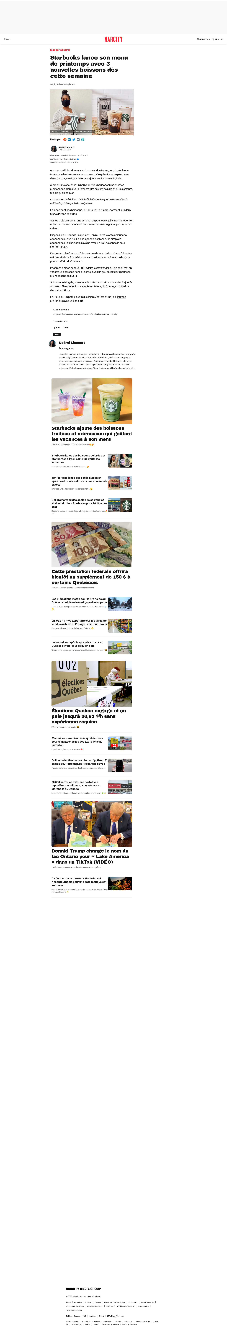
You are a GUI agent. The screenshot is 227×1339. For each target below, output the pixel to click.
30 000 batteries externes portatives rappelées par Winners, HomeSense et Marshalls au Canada (75, 785)
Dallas (88, 949)
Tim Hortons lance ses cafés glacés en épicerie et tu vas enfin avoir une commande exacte (79, 481)
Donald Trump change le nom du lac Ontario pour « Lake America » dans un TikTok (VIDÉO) (90, 856)
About (68, 927)
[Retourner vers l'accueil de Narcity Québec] (113, 39)
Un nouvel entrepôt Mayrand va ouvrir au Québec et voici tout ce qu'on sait (77, 644)
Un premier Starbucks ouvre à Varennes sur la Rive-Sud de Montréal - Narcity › (85, 314)
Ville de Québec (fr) (143, 946)
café (65, 327)
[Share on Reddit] (64, 139)
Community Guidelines (75, 931)
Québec (92, 940)
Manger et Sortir (60, 50)
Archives (88, 927)
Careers (98, 927)
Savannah (106, 949)
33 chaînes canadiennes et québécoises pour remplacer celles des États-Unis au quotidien (77, 742)
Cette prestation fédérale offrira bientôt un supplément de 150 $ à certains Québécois (90, 577)
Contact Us (133, 927)
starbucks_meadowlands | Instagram (64, 131)
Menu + (7, 39)
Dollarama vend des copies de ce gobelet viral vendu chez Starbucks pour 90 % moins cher (79, 503)
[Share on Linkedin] (69, 139)
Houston (133, 949)
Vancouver (107, 946)
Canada (77, 940)
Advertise (78, 927)
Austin (124, 949)
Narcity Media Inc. (94, 921)
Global (101, 940)
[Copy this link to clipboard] (82, 139)
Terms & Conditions (74, 935)
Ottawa (97, 946)
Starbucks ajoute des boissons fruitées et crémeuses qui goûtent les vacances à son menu (91, 434)
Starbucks (115, 170)
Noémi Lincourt (66, 147)
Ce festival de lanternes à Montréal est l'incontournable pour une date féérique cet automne (78, 882)
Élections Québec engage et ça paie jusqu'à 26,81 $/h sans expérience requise (88, 716)
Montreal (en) (77, 949)
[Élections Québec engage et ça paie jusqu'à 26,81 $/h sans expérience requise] (91, 684)
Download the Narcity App (114, 927)
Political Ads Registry (126, 931)
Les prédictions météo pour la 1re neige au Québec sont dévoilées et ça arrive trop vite (79, 600)
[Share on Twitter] (73, 139)
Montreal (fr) (86, 946)
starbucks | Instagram (85, 131)
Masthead (110, 931)
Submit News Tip (147, 927)
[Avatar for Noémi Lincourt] (52, 343)
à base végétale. (112, 178)
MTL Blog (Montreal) (115, 940)
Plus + (56, 334)
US (85, 940)
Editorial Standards (95, 931)
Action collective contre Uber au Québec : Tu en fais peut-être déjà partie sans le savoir (79, 762)
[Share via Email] (78, 139)
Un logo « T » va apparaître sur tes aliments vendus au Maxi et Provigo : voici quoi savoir (79, 622)
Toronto (75, 946)
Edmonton (129, 946)
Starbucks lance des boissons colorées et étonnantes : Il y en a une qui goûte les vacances (78, 459)
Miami (96, 949)
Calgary (118, 946)
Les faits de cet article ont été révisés (64, 159)
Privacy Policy (143, 931)
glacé (56, 327)
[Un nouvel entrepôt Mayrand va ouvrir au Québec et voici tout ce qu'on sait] (120, 647)
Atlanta (116, 949)
